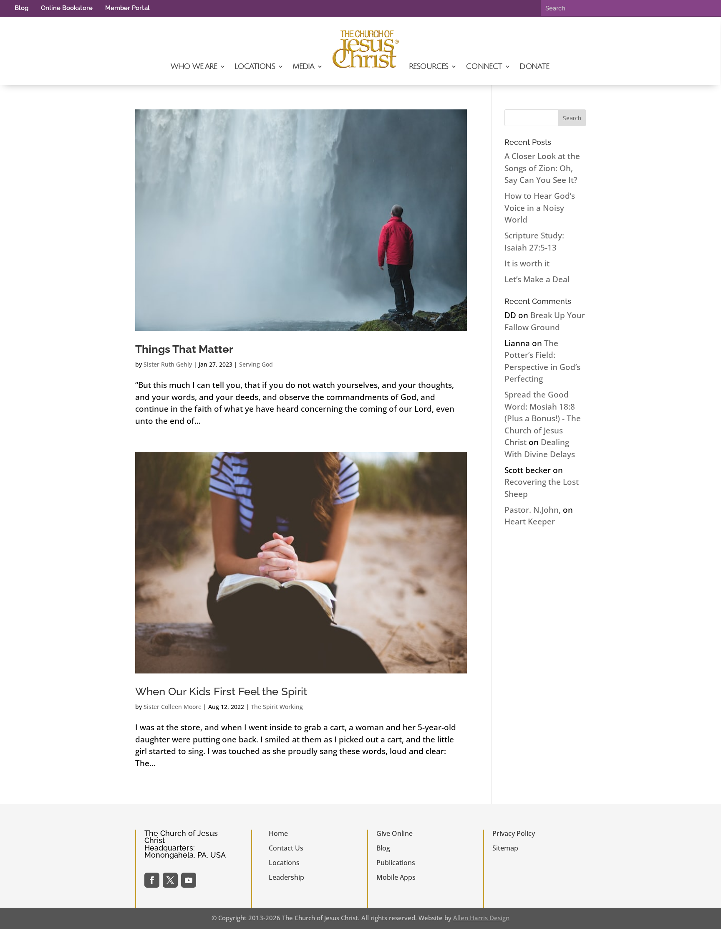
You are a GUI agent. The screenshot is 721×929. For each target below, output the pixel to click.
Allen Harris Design (481, 918)
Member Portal (127, 8)
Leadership (286, 877)
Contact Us (286, 848)
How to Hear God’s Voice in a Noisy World (539, 207)
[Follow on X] (170, 880)
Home (278, 833)
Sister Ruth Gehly (168, 364)
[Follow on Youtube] (188, 880)
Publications (395, 862)
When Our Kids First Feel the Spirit (221, 691)
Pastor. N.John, (532, 509)
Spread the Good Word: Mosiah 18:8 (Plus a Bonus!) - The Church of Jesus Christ (542, 418)
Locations (254, 66)
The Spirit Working (277, 707)
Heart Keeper (529, 521)
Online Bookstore (67, 8)
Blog (21, 8)
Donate (534, 66)
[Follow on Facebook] (151, 880)
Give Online (394, 833)
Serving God (256, 364)
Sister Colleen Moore (173, 707)
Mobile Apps (396, 877)
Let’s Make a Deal (537, 279)
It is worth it (527, 263)
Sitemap (505, 848)
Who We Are (194, 66)
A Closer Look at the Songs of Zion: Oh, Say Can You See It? (542, 168)
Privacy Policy (513, 833)
